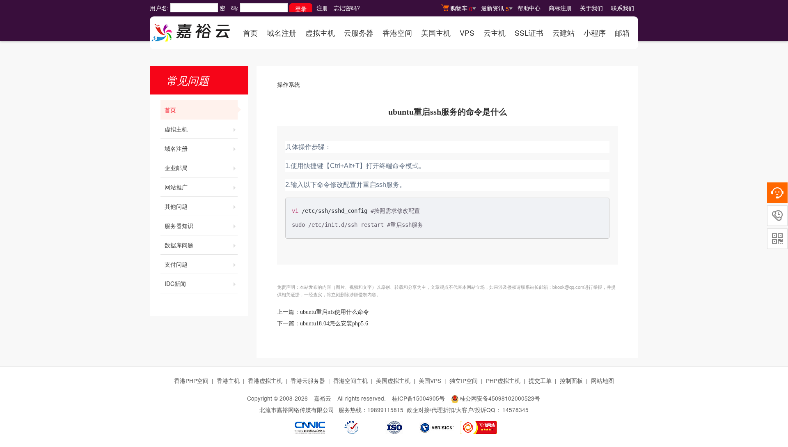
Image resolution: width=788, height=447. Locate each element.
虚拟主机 (320, 33)
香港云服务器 (308, 380)
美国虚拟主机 (393, 380)
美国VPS (430, 380)
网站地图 (602, 380)
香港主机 (228, 380)
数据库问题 (179, 245)
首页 (250, 33)
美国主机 (436, 33)
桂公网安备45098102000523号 (500, 398)
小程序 (595, 33)
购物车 (461, 8)
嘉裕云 (322, 398)
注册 (322, 8)
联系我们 (622, 8)
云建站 (563, 33)
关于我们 (591, 8)
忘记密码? (347, 8)
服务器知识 (179, 225)
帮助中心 (529, 8)
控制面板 (571, 380)
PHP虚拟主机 (503, 380)
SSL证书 (529, 33)
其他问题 (176, 206)
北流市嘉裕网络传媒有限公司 (296, 410)
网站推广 (176, 187)
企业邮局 (176, 168)
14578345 (515, 410)
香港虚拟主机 (265, 380)
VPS (467, 33)
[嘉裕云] (191, 29)
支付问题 (176, 264)
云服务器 (358, 33)
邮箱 (622, 33)
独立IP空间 (463, 380)
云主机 (494, 33)
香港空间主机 (350, 380)
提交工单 (540, 380)
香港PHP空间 (191, 380)
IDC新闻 (175, 283)
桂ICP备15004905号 (418, 398)
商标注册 (560, 8)
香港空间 (397, 33)
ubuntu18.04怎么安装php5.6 (334, 323)
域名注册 (281, 33)
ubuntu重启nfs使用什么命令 (334, 312)
